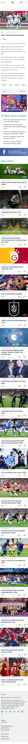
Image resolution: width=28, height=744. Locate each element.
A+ (5, 39)
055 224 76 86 (5, 730)
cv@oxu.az (4, 722)
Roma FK (17, 85)
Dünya (3, 505)
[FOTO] (14, 199)
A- (1, 39)
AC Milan (4, 85)
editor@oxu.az (5, 727)
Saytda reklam (5, 734)
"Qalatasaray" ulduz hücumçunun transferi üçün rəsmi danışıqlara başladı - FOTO (15, 126)
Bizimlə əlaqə (4, 736)
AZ (21, 2)
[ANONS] (14, 171)
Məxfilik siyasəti (5, 739)
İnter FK (10, 85)
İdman (2, 187)
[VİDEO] (14, 398)
